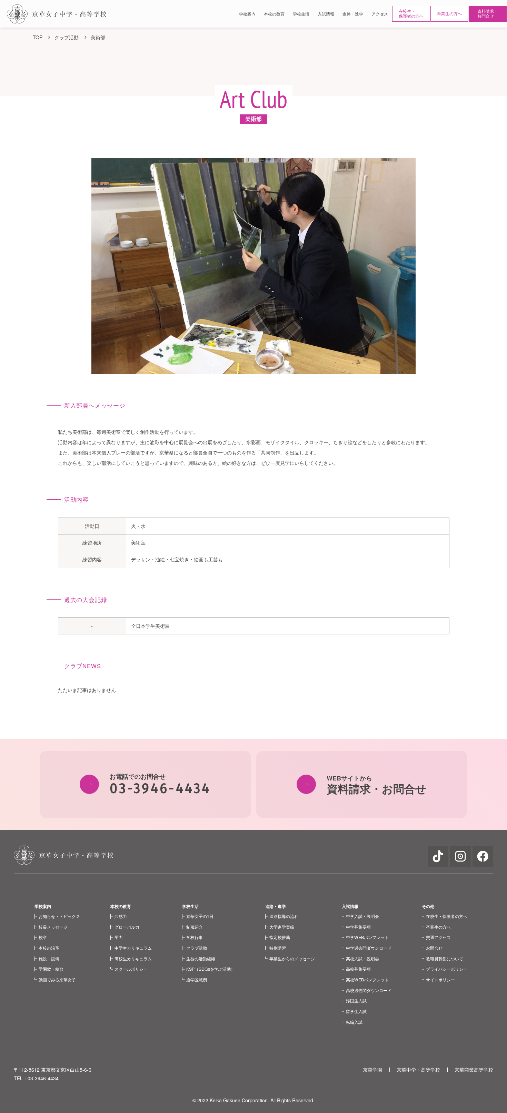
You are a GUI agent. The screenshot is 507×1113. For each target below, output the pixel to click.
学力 (119, 937)
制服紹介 (194, 927)
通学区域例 (196, 979)
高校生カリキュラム (133, 958)
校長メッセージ (53, 927)
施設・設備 (49, 958)
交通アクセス (438, 937)
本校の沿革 (49, 948)
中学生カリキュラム (133, 948)
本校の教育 (120, 906)
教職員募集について (444, 958)
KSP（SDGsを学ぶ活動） (210, 969)
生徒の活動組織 (200, 958)
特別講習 (277, 948)
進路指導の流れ (283, 916)
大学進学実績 (281, 927)
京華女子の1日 (199, 916)
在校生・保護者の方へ (411, 13)
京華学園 (372, 1069)
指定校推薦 (279, 937)
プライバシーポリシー (446, 969)
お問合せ (434, 948)
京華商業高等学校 (474, 1069)
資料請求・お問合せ (487, 13)
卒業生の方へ (449, 13)
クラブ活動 (196, 948)
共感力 (121, 916)
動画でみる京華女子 (57, 979)
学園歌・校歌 (51, 969)
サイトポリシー (440, 979)
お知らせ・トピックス (59, 916)
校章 (43, 937)
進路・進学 (275, 906)
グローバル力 (127, 927)
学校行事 (194, 937)
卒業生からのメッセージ (292, 958)
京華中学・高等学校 (418, 1069)
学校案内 (42, 906)
